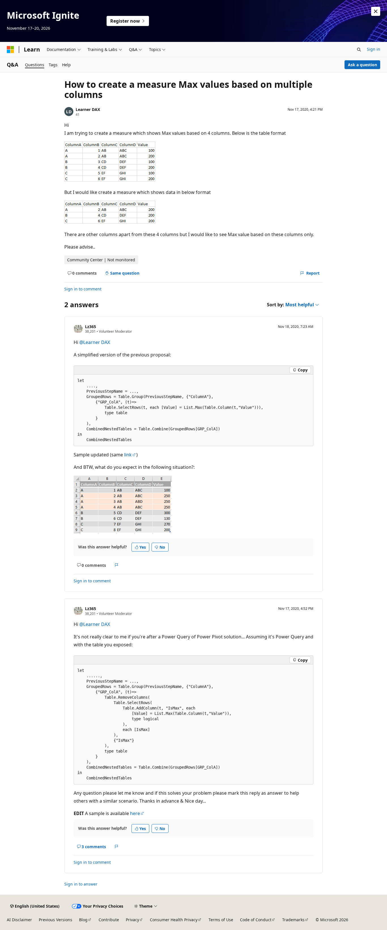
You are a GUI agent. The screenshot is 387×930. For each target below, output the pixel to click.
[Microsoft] (10, 49)
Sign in (373, 49)
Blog (83, 919)
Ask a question (362, 64)
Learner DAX (88, 109)
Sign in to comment (82, 289)
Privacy (132, 919)
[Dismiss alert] (375, 11)
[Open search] (359, 49)
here (135, 813)
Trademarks (293, 919)
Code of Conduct (255, 919)
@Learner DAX (94, 342)
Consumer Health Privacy (173, 919)
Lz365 (90, 326)
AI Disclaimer (19, 919)
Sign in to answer (80, 884)
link (128, 455)
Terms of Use (221, 919)
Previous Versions (55, 919)
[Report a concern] (117, 565)
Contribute (109, 919)
